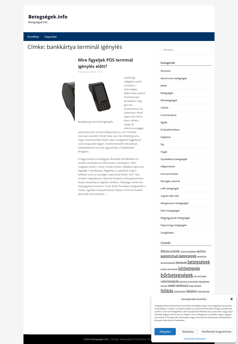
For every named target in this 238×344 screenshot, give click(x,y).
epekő (172, 285)
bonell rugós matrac (169, 269)
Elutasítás (188, 331)
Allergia (165, 251)
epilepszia (182, 285)
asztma (201, 251)
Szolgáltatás (167, 232)
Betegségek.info (48, 16)
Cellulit (164, 107)
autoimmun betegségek (178, 256)
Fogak (164, 151)
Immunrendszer (169, 173)
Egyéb (164, 122)
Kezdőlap (33, 36)
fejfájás (167, 290)
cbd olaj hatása (200, 276)
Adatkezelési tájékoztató (195, 338)
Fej (162, 144)
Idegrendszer (168, 166)
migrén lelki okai (170, 195)
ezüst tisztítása (195, 286)
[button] (231, 299)
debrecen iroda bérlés (188, 281)
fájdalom (191, 291)
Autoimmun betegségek (174, 78)
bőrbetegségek (177, 275)
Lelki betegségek (170, 188)
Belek (164, 85)
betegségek (198, 262)
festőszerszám (180, 291)
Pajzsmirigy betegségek (174, 225)
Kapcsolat (51, 36)
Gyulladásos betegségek (174, 159)
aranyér (175, 251)
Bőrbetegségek (169, 100)
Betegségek (167, 93)
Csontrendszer (169, 115)
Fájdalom (166, 137)
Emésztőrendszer (170, 129)
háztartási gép (204, 291)
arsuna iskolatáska (188, 251)
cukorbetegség (170, 281)
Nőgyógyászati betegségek (175, 217)
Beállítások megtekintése (216, 331)
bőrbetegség (189, 268)
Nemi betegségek (170, 210)
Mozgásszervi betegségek (175, 203)
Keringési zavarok (170, 181)
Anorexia (165, 70)
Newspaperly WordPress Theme (137, 339)
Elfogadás (165, 331)
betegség (181, 262)
